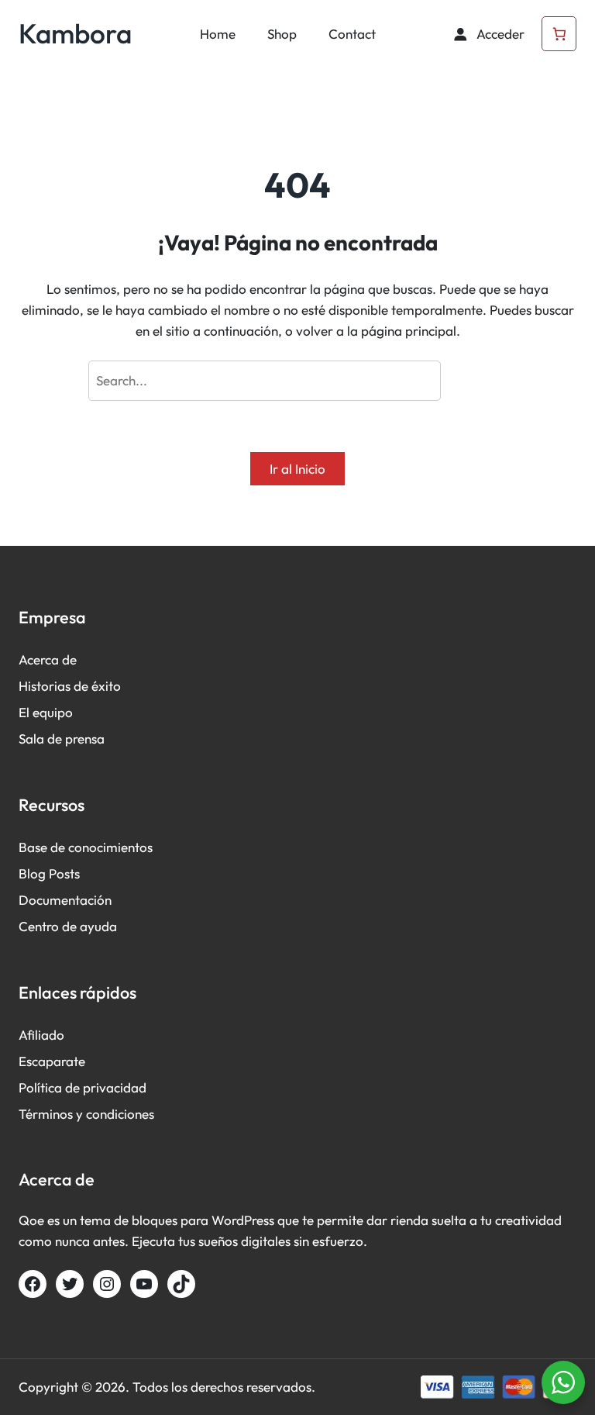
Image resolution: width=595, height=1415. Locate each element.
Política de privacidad (82, 1087)
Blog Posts (49, 873)
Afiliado (41, 1035)
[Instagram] (107, 1284)
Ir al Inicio (297, 469)
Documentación (65, 900)
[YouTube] (144, 1284)
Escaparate (52, 1061)
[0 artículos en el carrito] (559, 33)
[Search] (478, 381)
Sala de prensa (62, 738)
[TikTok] (181, 1284)
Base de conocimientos (86, 847)
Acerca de (48, 659)
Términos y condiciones (86, 1114)
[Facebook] (32, 1284)
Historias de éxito (70, 686)
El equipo (46, 712)
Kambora (75, 33)
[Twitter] (70, 1284)
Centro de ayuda (68, 926)
